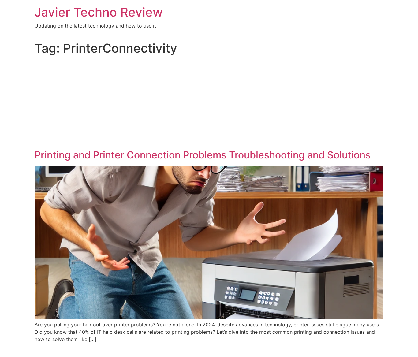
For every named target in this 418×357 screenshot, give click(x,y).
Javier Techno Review (99, 12)
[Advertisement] (209, 103)
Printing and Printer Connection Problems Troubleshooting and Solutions (203, 155)
